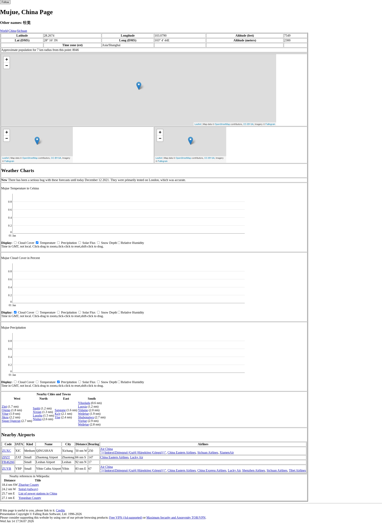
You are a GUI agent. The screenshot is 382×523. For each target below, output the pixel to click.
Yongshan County (30, 498)
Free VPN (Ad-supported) (125, 517)
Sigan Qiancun (11, 421)
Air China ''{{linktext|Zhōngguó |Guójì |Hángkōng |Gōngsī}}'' (133, 450)
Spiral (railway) (28, 489)
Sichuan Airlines (207, 452)
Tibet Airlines (297, 470)
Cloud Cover (26, 242)
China (12, 30)
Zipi (4, 406)
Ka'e (57, 413)
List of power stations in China (38, 493)
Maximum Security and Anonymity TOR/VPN (176, 517)
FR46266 (8, 462)
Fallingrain (270, 124)
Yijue (5, 413)
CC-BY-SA (248, 124)
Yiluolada (84, 403)
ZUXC (6, 450)
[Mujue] (138, 86)
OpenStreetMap (222, 124)
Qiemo (6, 410)
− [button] (6, 65)
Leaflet (198, 124)
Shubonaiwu (86, 417)
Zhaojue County (29, 484)
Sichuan (22, 30)
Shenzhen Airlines (253, 470)
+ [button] (6, 59)
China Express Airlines (211, 470)
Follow (5, 2)
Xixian (37, 412)
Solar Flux (89, 242)
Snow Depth (109, 242)
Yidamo (83, 410)
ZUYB (6, 468)
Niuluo (37, 419)
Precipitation (69, 242)
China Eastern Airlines (182, 452)
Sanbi (36, 408)
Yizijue (82, 421)
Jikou (5, 417)
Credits (60, 510)
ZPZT (6, 457)
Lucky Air (136, 457)
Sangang (60, 410)
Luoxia (82, 406)
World (4, 30)
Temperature (48, 242)
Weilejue (83, 413)
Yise (57, 417)
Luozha (37, 415)
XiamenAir (227, 452)
